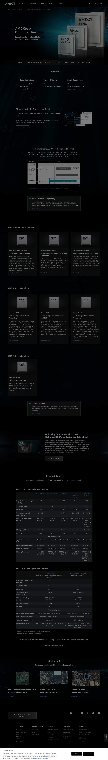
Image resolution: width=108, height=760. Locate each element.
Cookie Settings (77, 754)
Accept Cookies (89, 754)
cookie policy (45, 758)
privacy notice (36, 758)
